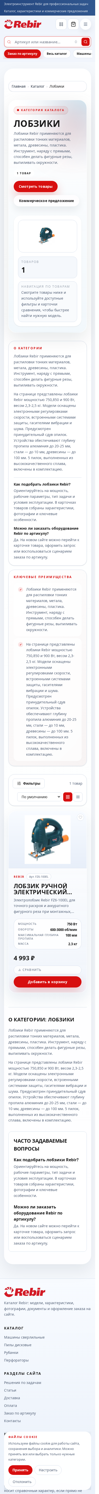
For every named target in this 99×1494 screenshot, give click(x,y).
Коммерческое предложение (46, 200)
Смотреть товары (36, 186)
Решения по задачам (22, 1382)
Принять (20, 1470)
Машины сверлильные (24, 1337)
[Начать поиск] (85, 42)
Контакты (12, 1420)
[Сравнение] (61, 24)
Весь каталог (57, 53)
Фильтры (31, 783)
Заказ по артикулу (22, 53)
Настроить (48, 1470)
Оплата (10, 1405)
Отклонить (22, 1481)
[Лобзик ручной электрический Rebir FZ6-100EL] (48, 902)
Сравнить (32, 970)
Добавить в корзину (47, 981)
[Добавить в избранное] (80, 817)
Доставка (12, 1397)
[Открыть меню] (85, 24)
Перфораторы (16, 1360)
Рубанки (11, 1352)
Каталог (37, 86)
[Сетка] (67, 797)
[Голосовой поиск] (76, 42)
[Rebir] (22, 24)
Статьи (10, 1390)
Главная (19, 86)
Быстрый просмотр (50, 859)
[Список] (77, 797)
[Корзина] (73, 24)
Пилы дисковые (17, 1344)
